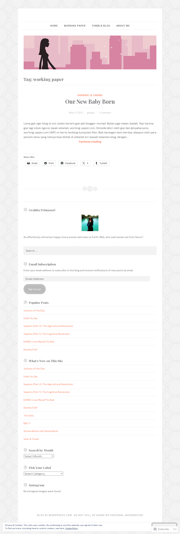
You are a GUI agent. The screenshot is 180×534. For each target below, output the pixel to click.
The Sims (29, 415)
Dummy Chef (30, 349)
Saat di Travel (31, 438)
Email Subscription (42, 264)
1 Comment (105, 112)
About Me (123, 25)
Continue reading (62, 142)
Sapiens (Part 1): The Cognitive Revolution (47, 333)
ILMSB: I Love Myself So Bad (39, 341)
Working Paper (75, 25)
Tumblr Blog (101, 25)
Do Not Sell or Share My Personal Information (108, 515)
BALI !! (27, 423)
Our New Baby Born (90, 101)
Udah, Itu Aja (30, 318)
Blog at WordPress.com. (55, 515)
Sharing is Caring (90, 95)
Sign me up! (34, 289)
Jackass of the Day (34, 310)
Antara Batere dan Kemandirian (41, 430)
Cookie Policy (71, 528)
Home (54, 25)
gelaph (91, 112)
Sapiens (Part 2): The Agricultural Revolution (48, 325)
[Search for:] (90, 250)
